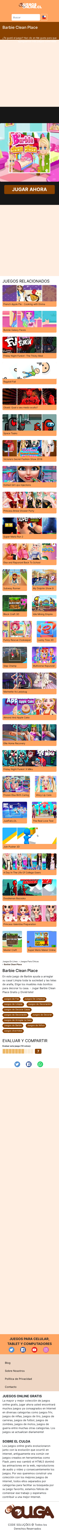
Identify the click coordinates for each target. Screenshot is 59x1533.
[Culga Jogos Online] (29, 1511)
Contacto (11, 1386)
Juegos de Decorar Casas (17, 1009)
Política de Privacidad (18, 1378)
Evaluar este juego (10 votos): (16, 1046)
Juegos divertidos (13, 1030)
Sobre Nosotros (15, 1370)
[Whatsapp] (40, 1064)
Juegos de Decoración (39, 1004)
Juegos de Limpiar (13, 1004)
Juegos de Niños (36, 1025)
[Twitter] (17, 1064)
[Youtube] (34, 1350)
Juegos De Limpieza (34, 998)
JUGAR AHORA (29, 189)
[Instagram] (46, 1350)
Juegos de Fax (11, 998)
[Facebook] (29, 1064)
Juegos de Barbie (13, 1025)
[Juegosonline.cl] (30, 5)
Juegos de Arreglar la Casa (17, 1020)
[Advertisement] (29, 73)
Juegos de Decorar (42, 1014)
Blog (7, 1362)
